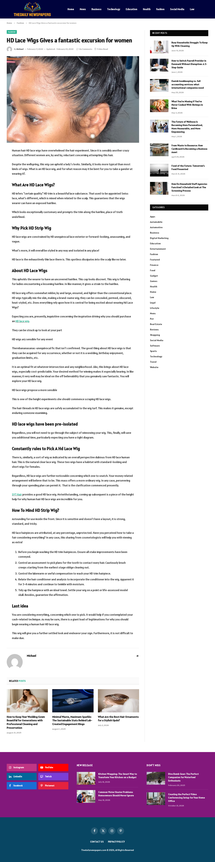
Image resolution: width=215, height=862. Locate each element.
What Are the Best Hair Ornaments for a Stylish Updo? (118, 718)
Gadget (154, 275)
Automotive (156, 227)
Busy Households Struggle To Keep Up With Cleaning (189, 44)
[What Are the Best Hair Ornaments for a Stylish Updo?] (118, 700)
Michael (20, 49)
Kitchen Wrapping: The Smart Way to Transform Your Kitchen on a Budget (117, 775)
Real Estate (156, 324)
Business (96, 9)
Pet (152, 318)
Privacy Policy (116, 841)
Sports (153, 351)
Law (192, 9)
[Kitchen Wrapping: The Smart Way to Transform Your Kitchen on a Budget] (86, 778)
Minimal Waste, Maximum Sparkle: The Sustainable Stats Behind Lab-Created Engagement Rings (72, 720)
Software (155, 345)
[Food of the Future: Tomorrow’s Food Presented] (159, 170)
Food (152, 270)
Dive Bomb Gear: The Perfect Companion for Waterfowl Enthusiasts (183, 777)
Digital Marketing (159, 238)
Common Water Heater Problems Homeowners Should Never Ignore (116, 794)
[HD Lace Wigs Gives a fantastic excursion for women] (73, 99)
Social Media (177, 9)
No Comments (85, 49)
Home (71, 9)
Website (154, 367)
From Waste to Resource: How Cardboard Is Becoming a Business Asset (189, 149)
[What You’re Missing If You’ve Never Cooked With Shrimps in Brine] (159, 105)
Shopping (155, 334)
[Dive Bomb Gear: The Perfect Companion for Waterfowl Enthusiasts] (156, 778)
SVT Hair (17, 494)
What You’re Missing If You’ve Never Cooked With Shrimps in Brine (187, 105)
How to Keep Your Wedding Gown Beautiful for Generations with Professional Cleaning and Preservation (26, 722)
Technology (113, 9)
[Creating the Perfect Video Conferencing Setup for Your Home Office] (156, 798)
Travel (153, 361)
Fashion (160, 9)
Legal (153, 302)
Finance (154, 264)
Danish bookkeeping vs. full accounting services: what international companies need (187, 84)
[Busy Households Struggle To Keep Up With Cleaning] (159, 47)
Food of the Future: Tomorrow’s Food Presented (188, 167)
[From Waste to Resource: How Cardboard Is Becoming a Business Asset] (159, 149)
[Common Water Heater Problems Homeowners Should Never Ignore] (86, 796)
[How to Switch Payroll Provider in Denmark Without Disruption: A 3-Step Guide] (159, 65)
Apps (152, 216)
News (83, 9)
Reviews (154, 329)
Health (146, 9)
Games (153, 281)
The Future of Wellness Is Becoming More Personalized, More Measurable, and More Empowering (187, 126)
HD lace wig (22, 321)
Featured (155, 259)
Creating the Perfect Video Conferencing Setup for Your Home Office (186, 797)
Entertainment (158, 248)
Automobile (156, 221)
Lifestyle (154, 308)
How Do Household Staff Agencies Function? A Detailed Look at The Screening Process (189, 187)
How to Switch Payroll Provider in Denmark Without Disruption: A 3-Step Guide (189, 64)
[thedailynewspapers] (33, 9)
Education (131, 9)
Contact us (97, 841)
